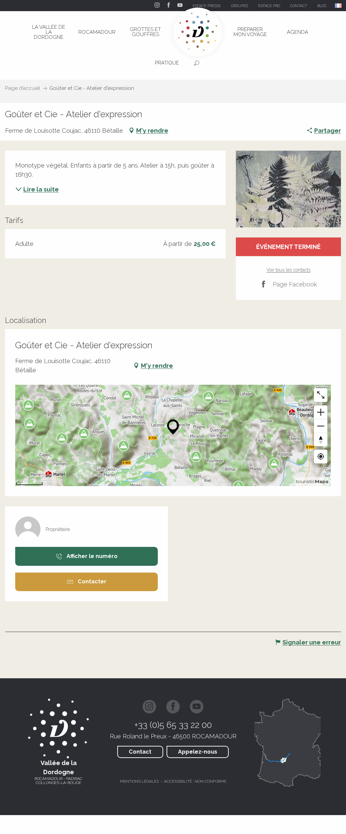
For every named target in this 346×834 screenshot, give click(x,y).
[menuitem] (48, 32)
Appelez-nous (197, 752)
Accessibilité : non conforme (195, 781)
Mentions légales (139, 781)
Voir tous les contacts (288, 270)
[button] (338, 5)
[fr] (338, 5)
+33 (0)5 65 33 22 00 (173, 725)
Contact (140, 752)
